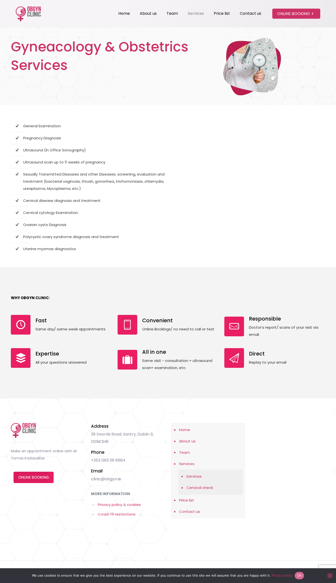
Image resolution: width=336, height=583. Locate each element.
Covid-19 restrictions (117, 514)
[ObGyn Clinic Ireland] (28, 13)
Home (184, 429)
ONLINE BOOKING (293, 13)
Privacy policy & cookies (119, 504)
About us (187, 441)
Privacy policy (282, 575)
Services (186, 463)
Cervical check (199, 487)
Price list (186, 500)
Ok (299, 575)
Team (184, 452)
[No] (329, 575)
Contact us (189, 511)
